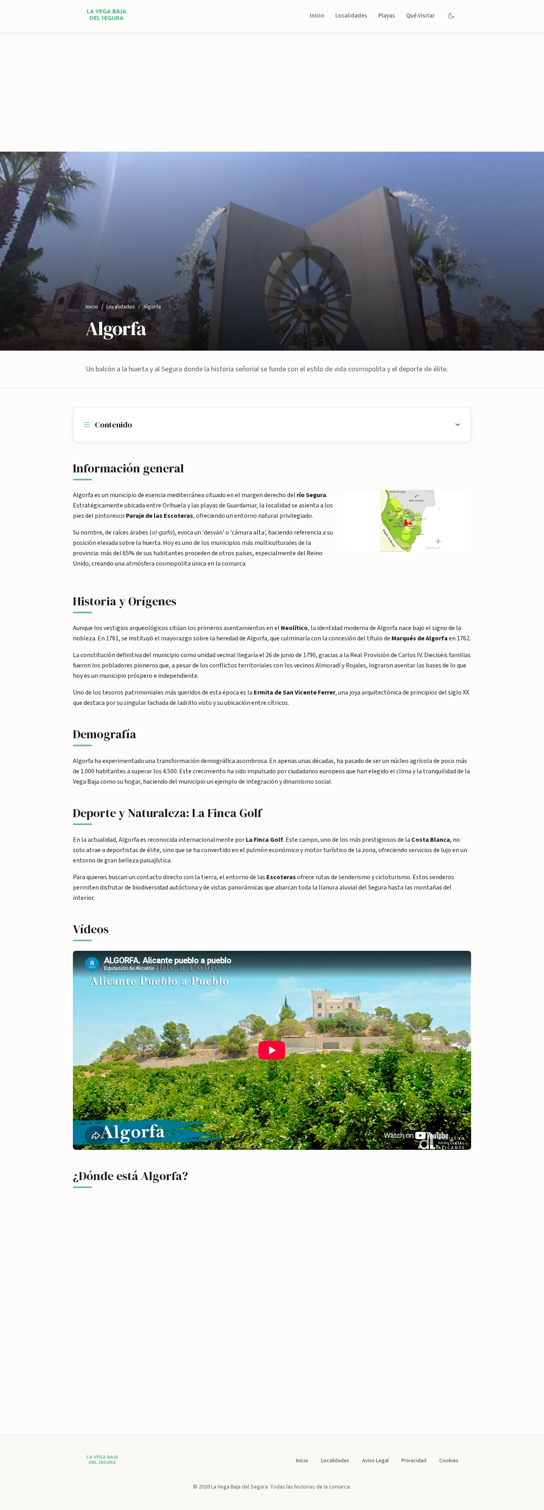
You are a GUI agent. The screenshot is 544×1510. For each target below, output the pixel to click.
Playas (386, 16)
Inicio (317, 16)
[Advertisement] (272, 92)
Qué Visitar (420, 16)
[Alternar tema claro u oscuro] (451, 16)
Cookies (448, 1461)
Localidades (351, 16)
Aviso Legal (375, 1461)
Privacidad (414, 1461)
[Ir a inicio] (108, 16)
